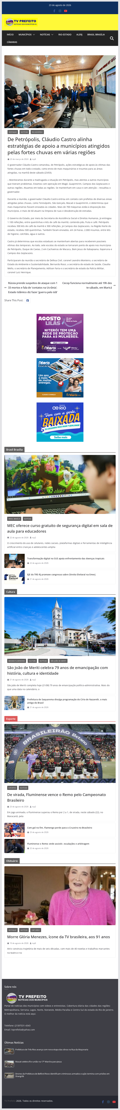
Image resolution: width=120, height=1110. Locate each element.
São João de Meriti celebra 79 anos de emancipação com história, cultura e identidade (57, 670)
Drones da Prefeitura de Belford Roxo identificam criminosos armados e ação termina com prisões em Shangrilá (62, 1075)
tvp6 (34, 159)
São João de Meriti (58, 661)
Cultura (32, 661)
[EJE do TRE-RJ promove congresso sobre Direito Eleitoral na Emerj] (14, 577)
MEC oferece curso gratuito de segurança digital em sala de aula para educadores (60, 528)
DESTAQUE (13, 132)
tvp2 (34, 537)
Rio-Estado (64, 34)
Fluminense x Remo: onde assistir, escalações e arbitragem (58, 843)
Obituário (36, 930)
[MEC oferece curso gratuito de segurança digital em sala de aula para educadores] (60, 484)
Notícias (45, 34)
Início (10, 34)
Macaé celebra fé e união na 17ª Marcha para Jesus (38, 1061)
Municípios (25, 34)
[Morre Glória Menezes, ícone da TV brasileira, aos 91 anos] (60, 895)
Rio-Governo (37, 132)
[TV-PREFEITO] (26, 994)
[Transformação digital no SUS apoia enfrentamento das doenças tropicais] (14, 561)
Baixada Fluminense (16, 661)
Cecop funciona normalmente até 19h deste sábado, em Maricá (87, 285)
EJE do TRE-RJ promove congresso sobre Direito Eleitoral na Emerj (61, 574)
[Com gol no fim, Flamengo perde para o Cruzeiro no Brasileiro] (14, 830)
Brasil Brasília (96, 34)
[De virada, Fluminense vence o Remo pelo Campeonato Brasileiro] (60, 753)
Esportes (12, 788)
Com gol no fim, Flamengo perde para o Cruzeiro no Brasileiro (59, 827)
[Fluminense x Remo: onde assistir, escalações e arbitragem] (14, 846)
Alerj (79, 34)
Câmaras (12, 42)
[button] (33, 34)
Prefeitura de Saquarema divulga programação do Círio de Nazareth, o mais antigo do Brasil (67, 701)
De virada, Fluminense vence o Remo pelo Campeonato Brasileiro (56, 797)
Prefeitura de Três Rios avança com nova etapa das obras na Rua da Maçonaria (51, 1049)
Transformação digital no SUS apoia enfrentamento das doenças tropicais (65, 558)
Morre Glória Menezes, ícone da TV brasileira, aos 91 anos (58, 936)
